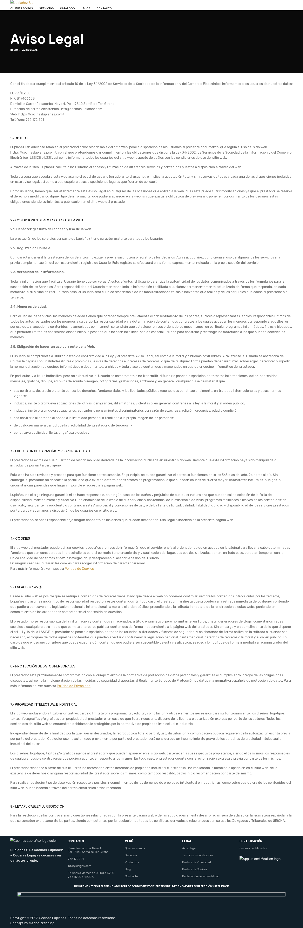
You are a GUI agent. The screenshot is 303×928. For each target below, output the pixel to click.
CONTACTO (76, 841)
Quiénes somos (135, 848)
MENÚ (129, 841)
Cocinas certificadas (253, 848)
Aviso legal (189, 848)
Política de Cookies (79, 569)
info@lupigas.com (79, 866)
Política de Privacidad (196, 862)
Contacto (131, 876)
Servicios (131, 855)
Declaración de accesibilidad (201, 876)
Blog (128, 869)
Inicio (14, 50)
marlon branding (41, 923)
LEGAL (187, 841)
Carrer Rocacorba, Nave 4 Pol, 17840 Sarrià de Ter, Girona (88, 850)
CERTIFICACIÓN (251, 841)
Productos (132, 862)
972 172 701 (76, 859)
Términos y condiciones (197, 855)
